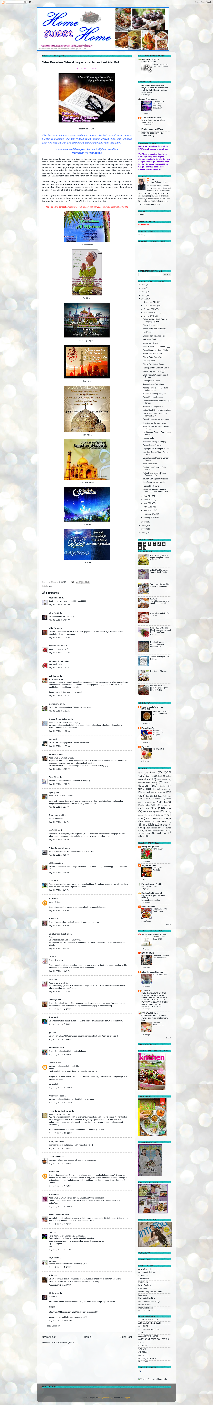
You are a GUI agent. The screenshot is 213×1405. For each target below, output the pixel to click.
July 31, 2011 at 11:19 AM (59, 711)
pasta (157, 811)
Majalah (141, 805)
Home (87, 1336)
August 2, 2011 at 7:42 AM (60, 1267)
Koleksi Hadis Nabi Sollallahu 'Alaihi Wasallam (153, 121)
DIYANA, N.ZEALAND (147, 1359)
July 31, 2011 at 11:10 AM (59, 668)
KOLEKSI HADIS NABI (151, 118)
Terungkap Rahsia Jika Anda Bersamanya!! (159, 585)
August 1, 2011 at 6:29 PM (60, 1186)
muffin (141, 808)
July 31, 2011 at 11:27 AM (59, 731)
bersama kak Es (56, 646)
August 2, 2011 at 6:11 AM (60, 1250)
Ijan (50, 1032)
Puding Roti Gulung (151, 486)
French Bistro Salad (149, 886)
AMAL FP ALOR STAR (148, 1336)
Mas (50, 739)
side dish (161, 821)
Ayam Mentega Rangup (153, 397)
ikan (168, 792)
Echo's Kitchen (148, 907)
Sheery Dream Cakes (58, 719)
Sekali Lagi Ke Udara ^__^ (154, 371)
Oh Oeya (52, 613)
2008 (143, 529)
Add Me (141, 215)
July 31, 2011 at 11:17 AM (59, 696)
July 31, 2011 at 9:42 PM (59, 948)
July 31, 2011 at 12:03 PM (60, 784)
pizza (140, 815)
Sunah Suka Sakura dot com (154, 935)
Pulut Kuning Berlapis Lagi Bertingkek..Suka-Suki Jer (159, 557)
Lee (50, 1232)
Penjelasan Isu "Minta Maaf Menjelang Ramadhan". (158, 104)
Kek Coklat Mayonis (158, 671)
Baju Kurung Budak (57, 934)
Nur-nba (52, 1194)
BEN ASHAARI (147, 953)
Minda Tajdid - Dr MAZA (152, 129)
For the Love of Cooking (152, 884)
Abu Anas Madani (149, 99)
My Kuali (145, 747)
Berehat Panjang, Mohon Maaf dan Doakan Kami (157, 644)
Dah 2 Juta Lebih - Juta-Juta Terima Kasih (155, 415)
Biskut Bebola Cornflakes (153, 364)
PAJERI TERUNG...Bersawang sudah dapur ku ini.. (159, 601)
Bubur (168, 776)
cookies (141, 782)
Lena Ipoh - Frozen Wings (149, 1302)
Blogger (126, 1398)
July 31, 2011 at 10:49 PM (60, 971)
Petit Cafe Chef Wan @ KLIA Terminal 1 (161, 712)
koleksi (149, 802)
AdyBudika (53, 598)
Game (153, 792)
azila (51, 1275)
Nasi (153, 808)
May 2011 (148, 503)
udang (141, 836)
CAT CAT (142, 1349)
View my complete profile (149, 204)
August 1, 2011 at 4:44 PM (60, 1164)
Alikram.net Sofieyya (147, 1272)
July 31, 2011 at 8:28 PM (59, 911)
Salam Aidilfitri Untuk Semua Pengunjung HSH (155, 320)
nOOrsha (53, 863)
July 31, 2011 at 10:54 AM (60, 620)
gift (161, 792)
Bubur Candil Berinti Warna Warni (157, 410)
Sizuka (52, 899)
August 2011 (149, 316)
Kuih (159, 801)
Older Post (126, 1336)
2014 (143, 288)
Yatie (51, 980)
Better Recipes (144, 1285)
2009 (143, 526)
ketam (157, 799)
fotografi (164, 789)
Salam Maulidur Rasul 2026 (159, 938)
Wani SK (52, 777)
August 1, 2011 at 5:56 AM (60, 1039)
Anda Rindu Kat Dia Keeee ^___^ (157, 347)
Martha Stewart (144, 1305)
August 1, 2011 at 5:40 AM (60, 1024)
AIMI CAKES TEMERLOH (149, 1323)
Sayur (168, 818)
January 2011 (149, 517)
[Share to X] (82, 582)
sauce (160, 818)
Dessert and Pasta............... (158, 1023)
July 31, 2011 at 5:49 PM (59, 890)
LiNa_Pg (52, 628)
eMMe (51, 919)
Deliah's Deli (54, 1157)
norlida (52, 1172)
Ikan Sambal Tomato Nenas (154, 423)
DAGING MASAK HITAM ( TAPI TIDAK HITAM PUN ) (159, 688)
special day (156, 828)
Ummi (152, 179)
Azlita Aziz (53, 754)
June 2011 (148, 500)
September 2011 (151, 313)
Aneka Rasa (143, 1279)
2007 (143, 533)
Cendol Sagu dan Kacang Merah (156, 419)
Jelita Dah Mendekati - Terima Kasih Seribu (159, 571)
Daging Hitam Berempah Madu (156, 449)
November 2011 (150, 306)
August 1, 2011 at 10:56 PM (60, 1207)
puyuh (150, 815)
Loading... (142, 234)
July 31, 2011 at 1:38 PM (59, 840)
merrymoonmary (105, 1398)
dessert (143, 785)
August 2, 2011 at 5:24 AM (60, 1224)
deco (166, 782)
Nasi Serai (147, 332)
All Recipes (143, 1276)
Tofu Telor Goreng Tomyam (154, 394)
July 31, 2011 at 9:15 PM (59, 926)
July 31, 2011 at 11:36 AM (59, 746)
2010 (143, 522)
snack (165, 825)
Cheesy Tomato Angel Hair (154, 336)
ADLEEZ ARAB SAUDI (148, 1320)
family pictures (146, 789)
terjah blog (161, 833)
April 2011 (148, 507)
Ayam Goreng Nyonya (152, 445)
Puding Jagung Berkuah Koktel (156, 368)
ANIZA (141, 1343)
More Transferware (160, 974)
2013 (143, 292)
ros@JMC (53, 830)
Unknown (53, 1063)
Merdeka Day (158, 849)
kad (50, 586)
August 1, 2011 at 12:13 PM (60, 1103)
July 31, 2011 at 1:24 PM (59, 822)
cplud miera (54, 1048)
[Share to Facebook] (85, 582)
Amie (51, 1017)
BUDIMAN (142, 1346)
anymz (52, 1258)
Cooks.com (143, 1288)
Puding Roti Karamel (151, 381)
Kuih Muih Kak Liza (146, 1298)
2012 (143, 295)
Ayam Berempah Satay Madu (155, 350)
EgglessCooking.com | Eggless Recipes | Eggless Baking (153, 895)
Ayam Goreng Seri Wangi (153, 384)
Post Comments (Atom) (64, 1343)
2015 (143, 285)
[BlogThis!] (80, 582)
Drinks (162, 786)
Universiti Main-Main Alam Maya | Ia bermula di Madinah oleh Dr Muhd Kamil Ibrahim (154, 87)
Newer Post (48, 1336)
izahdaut (52, 676)
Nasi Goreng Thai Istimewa (154, 329)
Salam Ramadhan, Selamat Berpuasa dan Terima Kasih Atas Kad (80, 62)
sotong (141, 827)
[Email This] (77, 582)
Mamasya (53, 1000)
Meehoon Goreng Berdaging (154, 442)
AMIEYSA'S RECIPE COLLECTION (153, 1339)
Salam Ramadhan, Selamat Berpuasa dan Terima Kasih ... (157, 490)
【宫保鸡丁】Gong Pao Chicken (160, 910)
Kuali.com (142, 1295)
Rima (51, 881)
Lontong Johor (149, 361)
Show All (168, 924)
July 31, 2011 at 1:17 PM (59, 807)
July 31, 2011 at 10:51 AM (60, 605)
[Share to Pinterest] (88, 582)
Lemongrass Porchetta (157, 869)
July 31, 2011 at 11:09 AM (59, 653)
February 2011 (150, 514)
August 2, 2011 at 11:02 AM (60, 1321)
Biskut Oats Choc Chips (153, 357)
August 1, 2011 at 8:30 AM (60, 1055)
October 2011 (149, 309)
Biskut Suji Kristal (150, 343)
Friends (141, 792)
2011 (143, 299)
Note (168, 808)
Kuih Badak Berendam (152, 354)
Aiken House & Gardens (152, 972)
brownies (150, 776)
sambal (149, 819)
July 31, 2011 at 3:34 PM (59, 873)
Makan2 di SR (158, 749)
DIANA (141, 1356)
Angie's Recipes (148, 865)
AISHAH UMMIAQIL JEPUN (150, 1330)
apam (140, 772)
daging (154, 782)
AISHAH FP (143, 1326)
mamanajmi (54, 704)
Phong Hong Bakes (150, 847)
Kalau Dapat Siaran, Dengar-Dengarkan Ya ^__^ (155, 474)
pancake (146, 811)
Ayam (167, 772)
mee (153, 805)
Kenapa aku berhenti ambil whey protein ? (161, 956)
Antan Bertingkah (56, 848)
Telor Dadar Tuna (150, 464)
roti (169, 814)
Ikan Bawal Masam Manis (154, 482)
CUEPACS (145, 991)
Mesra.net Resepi (145, 1308)
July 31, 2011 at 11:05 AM (59, 638)
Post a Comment (53, 1326)
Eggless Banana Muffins (151, 900)
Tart (139, 833)
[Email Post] (72, 582)
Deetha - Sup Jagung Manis (150, 1292)
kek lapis (158, 796)
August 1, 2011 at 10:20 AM (60, 1088)
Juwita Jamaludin (56, 1215)
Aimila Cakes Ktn (145, 1269)
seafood (148, 821)
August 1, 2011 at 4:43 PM (60, 1148)
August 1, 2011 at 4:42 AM (60, 1009)
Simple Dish (146, 824)
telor (148, 833)
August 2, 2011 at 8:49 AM (60, 1285)
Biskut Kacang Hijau (151, 325)
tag (146, 830)
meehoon (165, 805)
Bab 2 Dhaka (146, 92)
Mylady (52, 792)
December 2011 (150, 302)
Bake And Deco (144, 1282)
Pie (165, 811)
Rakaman (159, 815)
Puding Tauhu (148, 438)
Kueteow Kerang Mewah (153, 407)
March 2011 (149, 510)
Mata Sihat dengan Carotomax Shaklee (160, 65)
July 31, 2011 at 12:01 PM (60, 769)
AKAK (141, 1333)
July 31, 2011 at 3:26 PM (59, 855)
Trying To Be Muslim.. (58, 1111)
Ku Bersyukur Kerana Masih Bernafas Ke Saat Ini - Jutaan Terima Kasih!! (160, 631)
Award (153, 772)
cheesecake (162, 780)
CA (50, 957)
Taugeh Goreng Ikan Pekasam (155, 479)
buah (160, 776)
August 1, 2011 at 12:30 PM (60, 1133)
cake (145, 779)
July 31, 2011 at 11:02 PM (59, 992)
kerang (148, 798)
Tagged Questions (159, 830)
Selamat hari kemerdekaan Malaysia (158, 732)
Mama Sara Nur (148, 728)
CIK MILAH (143, 1352)
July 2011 (148, 496)
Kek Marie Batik (149, 339)
